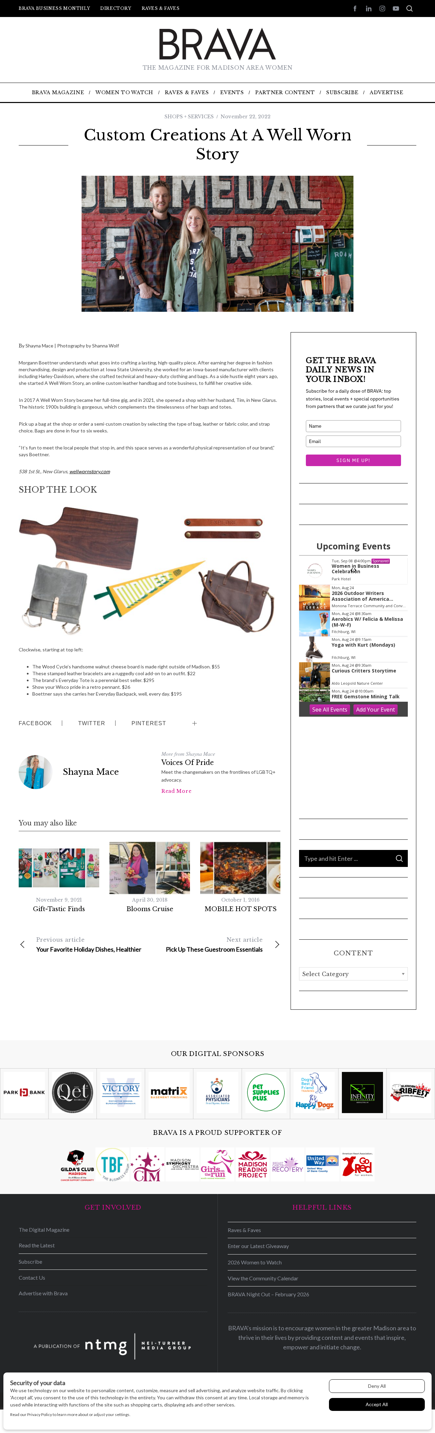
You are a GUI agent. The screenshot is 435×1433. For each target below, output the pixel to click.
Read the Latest (37, 1245)
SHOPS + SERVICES (189, 117)
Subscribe (30, 1261)
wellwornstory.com (89, 471)
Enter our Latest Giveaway (258, 1246)
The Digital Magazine (44, 1229)
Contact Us (32, 1277)
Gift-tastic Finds (59, 909)
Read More (176, 791)
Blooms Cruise (149, 909)
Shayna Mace (91, 772)
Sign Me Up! (353, 460)
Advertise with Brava (43, 1293)
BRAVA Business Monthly (54, 8)
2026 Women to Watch (255, 1262)
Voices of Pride (187, 762)
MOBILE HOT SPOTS (241, 909)
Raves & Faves (161, 8)
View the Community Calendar (263, 1278)
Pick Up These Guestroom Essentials (214, 944)
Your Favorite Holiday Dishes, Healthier (88, 944)
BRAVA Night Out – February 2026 (268, 1294)
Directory (115, 8)
